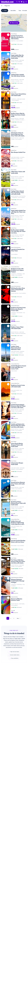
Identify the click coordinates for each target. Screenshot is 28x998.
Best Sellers (13, 10)
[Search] (17, 2)
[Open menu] (26, 2)
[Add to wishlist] (8, 34)
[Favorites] (19, 2)
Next (18, 618)
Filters (5, 10)
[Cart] (21, 1)
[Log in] (23, 1)
